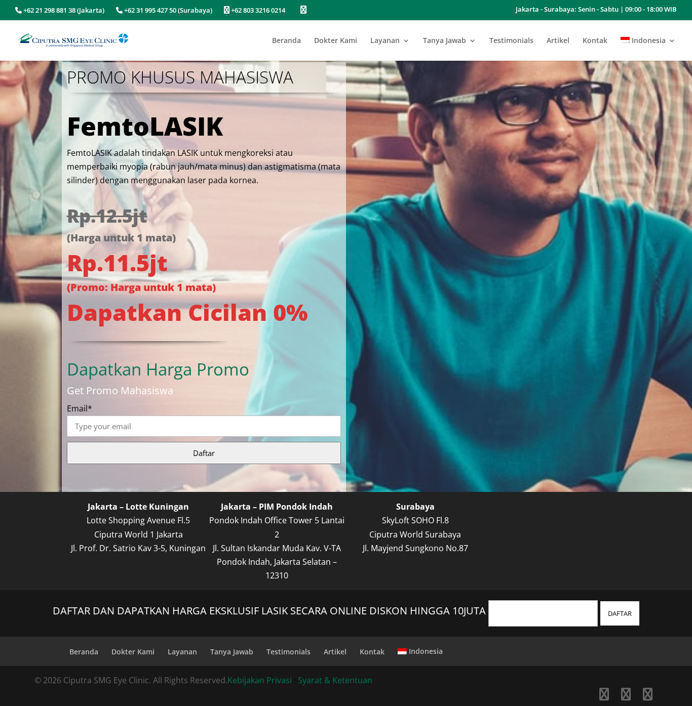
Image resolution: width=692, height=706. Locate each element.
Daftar (204, 453)
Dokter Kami (335, 41)
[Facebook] (604, 695)
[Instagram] (626, 695)
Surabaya (415, 506)
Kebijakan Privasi (259, 680)
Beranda (286, 41)
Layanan (385, 41)
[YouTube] (648, 695)
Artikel (558, 41)
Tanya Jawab (444, 41)
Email (79, 408)
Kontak (595, 41)
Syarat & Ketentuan (335, 680)
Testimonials (511, 41)
